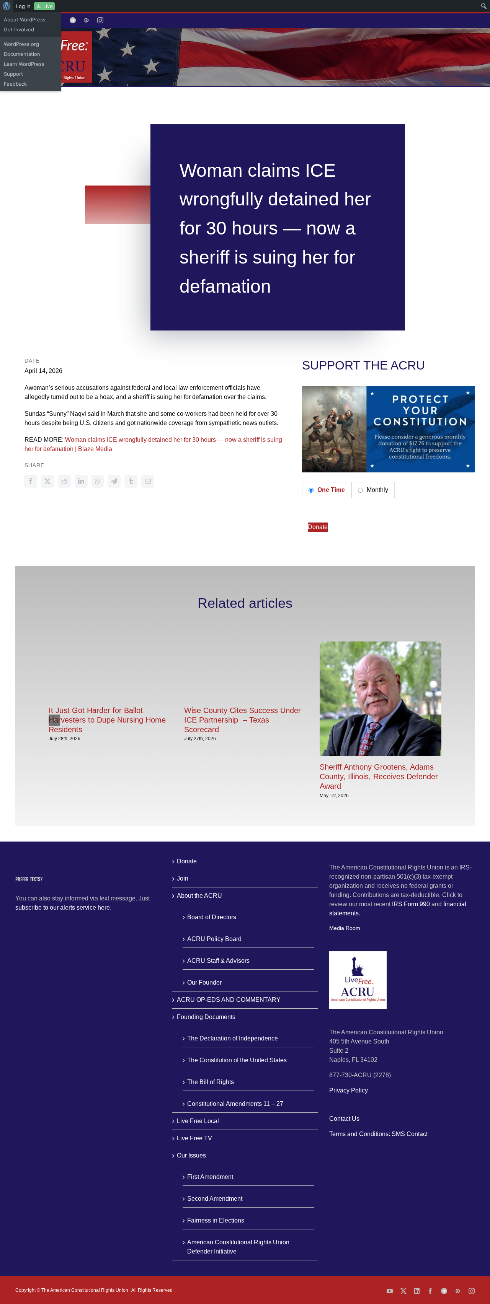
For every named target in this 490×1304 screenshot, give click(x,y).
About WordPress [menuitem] (25, 19)
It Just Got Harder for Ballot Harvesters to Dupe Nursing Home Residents (107, 720)
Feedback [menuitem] (15, 84)
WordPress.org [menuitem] (21, 44)
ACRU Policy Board (214, 939)
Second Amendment (214, 1198)
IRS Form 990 (411, 904)
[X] (47, 481)
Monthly (376, 490)
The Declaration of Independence (232, 1038)
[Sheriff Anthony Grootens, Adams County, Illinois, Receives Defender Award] (380, 644)
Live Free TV (194, 1138)
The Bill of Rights (210, 1082)
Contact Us (344, 1118)
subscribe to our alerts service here (62, 907)
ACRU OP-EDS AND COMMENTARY (229, 999)
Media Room (344, 928)
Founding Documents (206, 1017)
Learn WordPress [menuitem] (24, 64)
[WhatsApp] (98, 481)
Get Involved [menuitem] (19, 29)
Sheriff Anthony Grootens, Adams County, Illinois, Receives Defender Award (379, 776)
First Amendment (210, 1177)
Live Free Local (198, 1121)
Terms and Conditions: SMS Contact (378, 1134)
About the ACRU (199, 895)
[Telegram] (114, 481)
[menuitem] (6, 6)
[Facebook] (30, 481)
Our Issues (191, 1155)
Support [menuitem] (13, 74)
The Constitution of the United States (237, 1060)
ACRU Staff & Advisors (218, 960)
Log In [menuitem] (23, 6)
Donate (318, 527)
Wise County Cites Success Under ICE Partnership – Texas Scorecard (242, 720)
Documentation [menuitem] (22, 54)
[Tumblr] (130, 481)
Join (182, 878)
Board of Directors (211, 917)
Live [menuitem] (48, 6)
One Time (330, 490)
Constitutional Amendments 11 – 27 (235, 1104)
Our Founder (204, 982)
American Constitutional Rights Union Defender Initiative (238, 1247)
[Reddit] (64, 481)
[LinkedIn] (81, 481)
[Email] (147, 481)
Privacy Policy (348, 1090)
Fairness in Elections (215, 1220)
